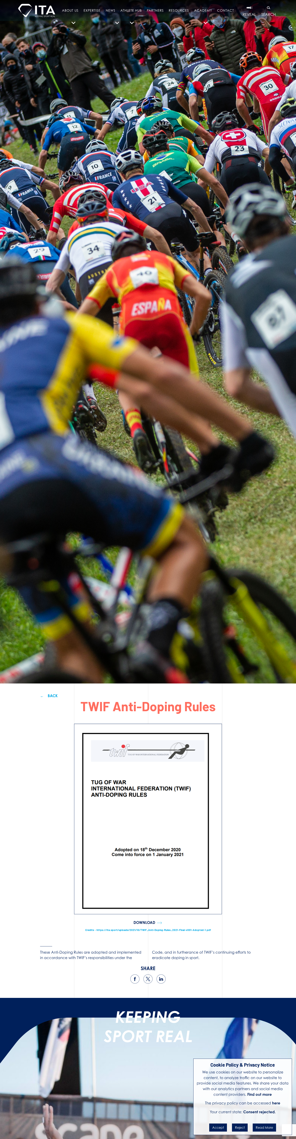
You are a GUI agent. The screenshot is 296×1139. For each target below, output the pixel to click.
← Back (49, 696)
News (110, 10)
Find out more (259, 1094)
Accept (218, 1128)
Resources (179, 10)
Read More (264, 1128)
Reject (240, 1128)
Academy (203, 10)
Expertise (92, 10)
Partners (155, 10)
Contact (225, 10)
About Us (70, 10)
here (276, 1103)
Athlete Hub (131, 10)
